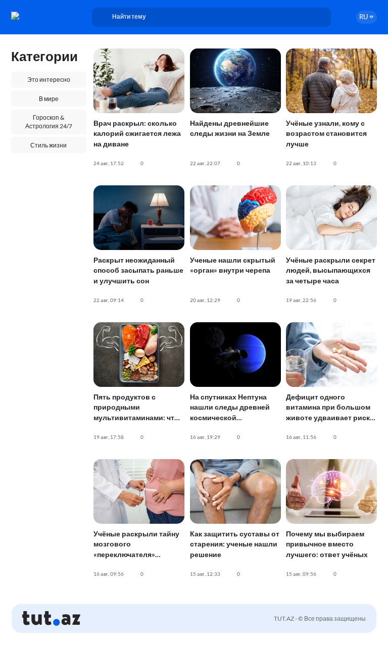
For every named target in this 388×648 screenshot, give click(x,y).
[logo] (39, 16)
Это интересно (48, 79)
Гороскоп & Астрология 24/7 (48, 121)
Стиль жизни (48, 145)
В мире (49, 98)
